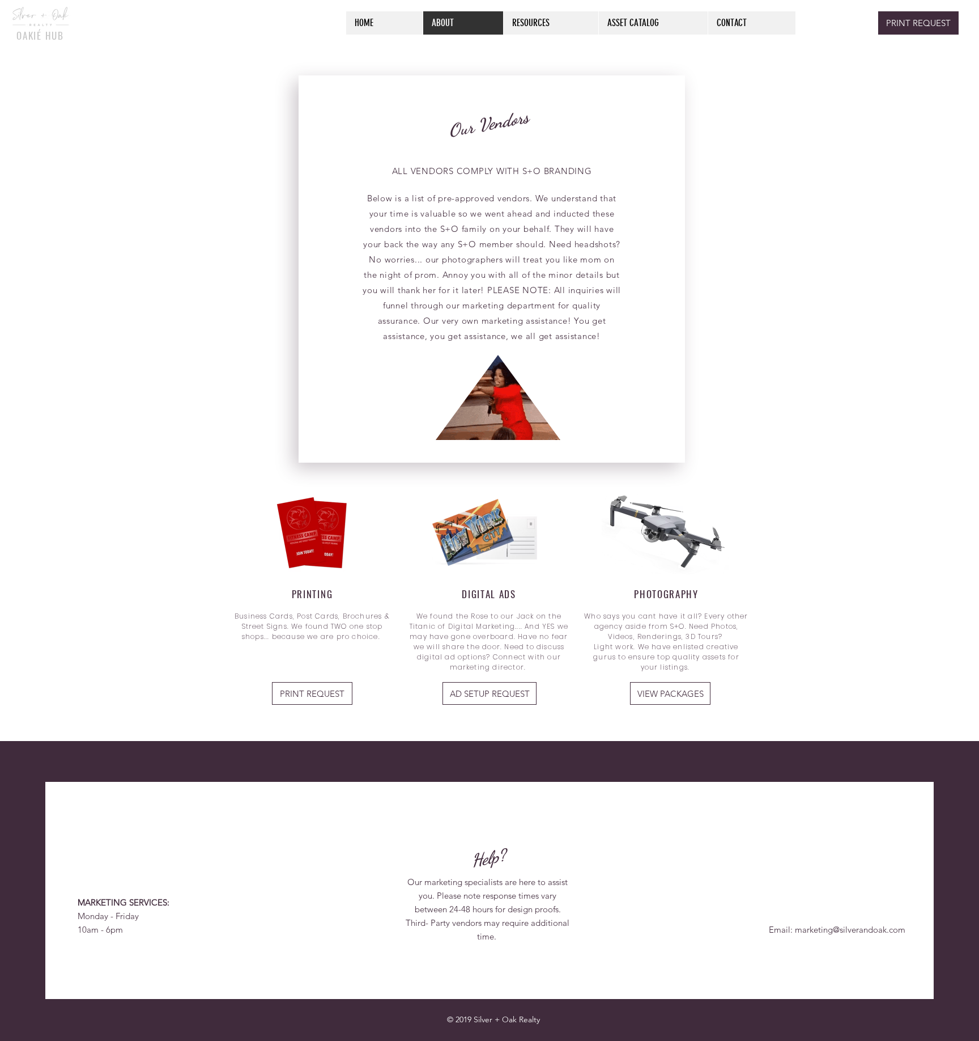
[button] (312, 693)
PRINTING (312, 594)
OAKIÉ (29, 35)
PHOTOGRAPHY (666, 594)
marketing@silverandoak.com (850, 929)
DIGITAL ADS (489, 594)
